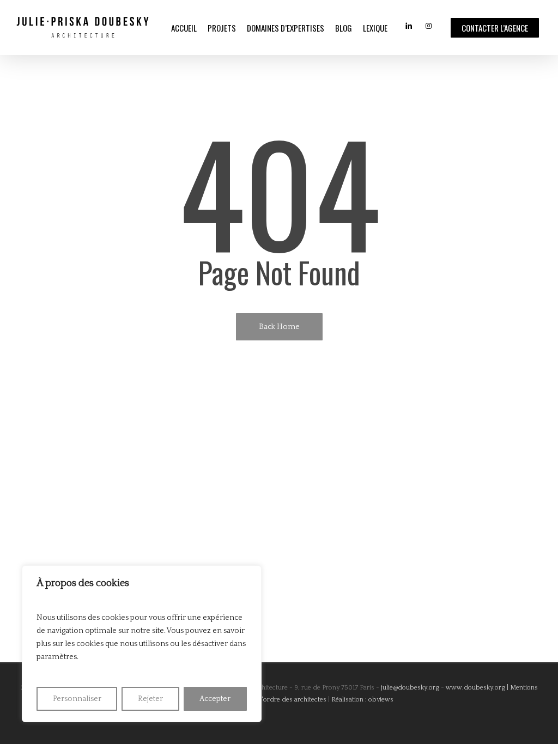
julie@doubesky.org (409, 687)
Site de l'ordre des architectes (282, 699)
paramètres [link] (57, 656)
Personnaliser (77, 698)
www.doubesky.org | (477, 687)
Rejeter (150, 698)
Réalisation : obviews (362, 699)
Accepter (215, 698)
